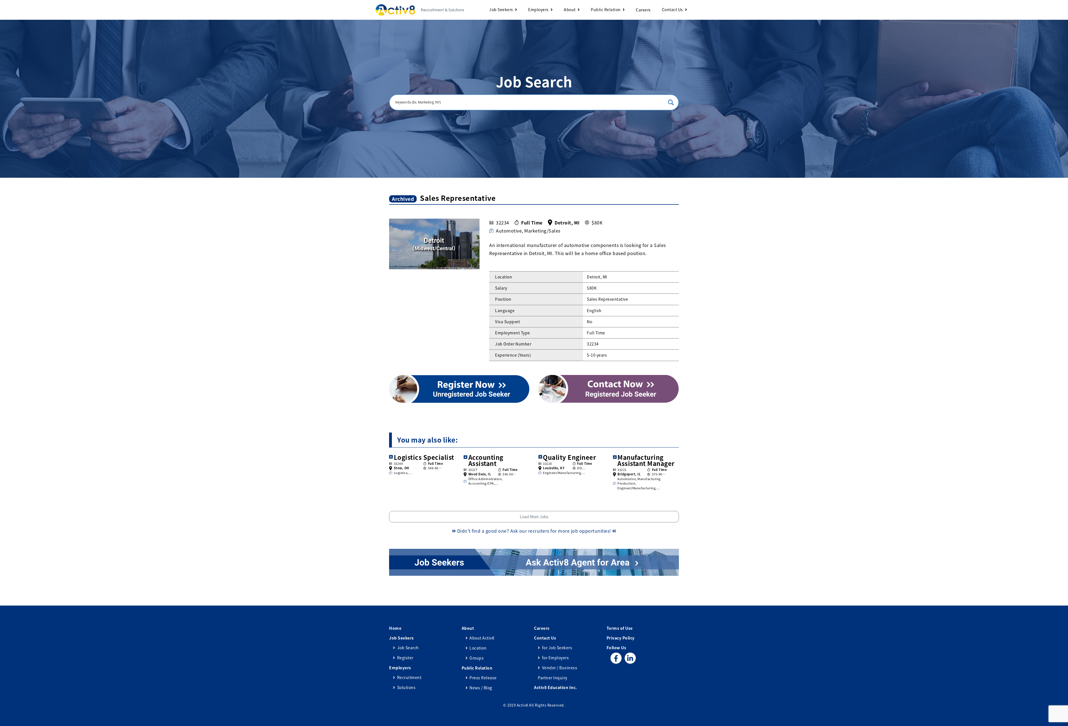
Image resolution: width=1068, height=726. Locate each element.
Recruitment (409, 677)
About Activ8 (481, 638)
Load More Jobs (534, 516)
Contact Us (672, 9)
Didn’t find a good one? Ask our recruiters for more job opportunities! (534, 530)
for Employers (555, 657)
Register (405, 657)
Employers (538, 9)
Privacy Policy (621, 638)
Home (395, 628)
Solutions (406, 687)
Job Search (408, 647)
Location (477, 648)
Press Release (483, 677)
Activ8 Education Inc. (555, 687)
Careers (643, 10)
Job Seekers (501, 9)
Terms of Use (620, 628)
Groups (476, 658)
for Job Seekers (557, 647)
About (570, 9)
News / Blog (480, 687)
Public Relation (606, 9)
